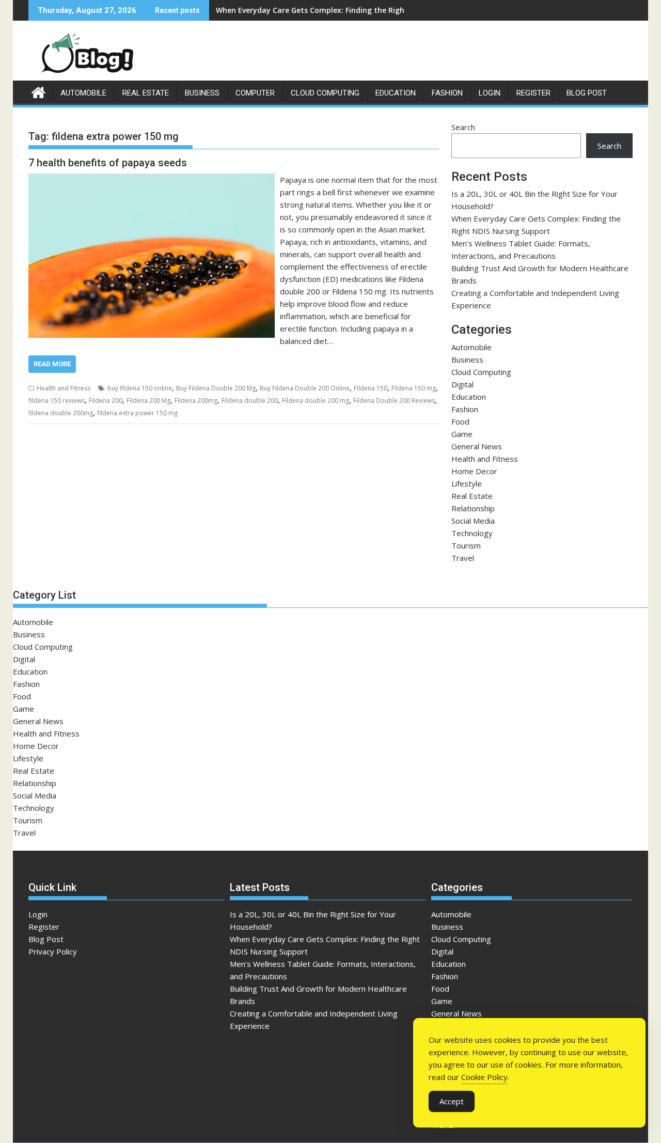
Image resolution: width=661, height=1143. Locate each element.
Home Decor (474, 471)
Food (460, 421)
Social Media (473, 520)
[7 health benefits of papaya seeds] (151, 180)
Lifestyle (466, 483)
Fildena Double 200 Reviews (394, 400)
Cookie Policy (484, 1077)
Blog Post (586, 93)
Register (533, 93)
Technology (472, 533)
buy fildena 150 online (139, 388)
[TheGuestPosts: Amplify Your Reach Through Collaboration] (38, 91)
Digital (462, 384)
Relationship (473, 508)
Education (395, 93)
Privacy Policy (52, 951)
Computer (255, 93)
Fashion (447, 93)
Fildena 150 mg (413, 388)
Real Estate (145, 93)
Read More (52, 364)
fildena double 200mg (60, 413)
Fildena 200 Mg (148, 400)
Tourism (466, 545)
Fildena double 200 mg (315, 400)
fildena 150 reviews (56, 400)
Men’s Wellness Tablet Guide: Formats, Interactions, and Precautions (340, 10)
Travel (462, 558)
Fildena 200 (105, 400)
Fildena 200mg (196, 400)
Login (489, 93)
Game (462, 434)
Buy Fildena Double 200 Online (305, 388)
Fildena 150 (370, 388)
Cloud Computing (325, 93)
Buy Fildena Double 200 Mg (216, 388)
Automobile (83, 93)
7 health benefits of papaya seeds (107, 162)
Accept (451, 1101)
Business (202, 93)
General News (476, 446)
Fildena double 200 (250, 400)
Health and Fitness (63, 388)
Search (463, 127)
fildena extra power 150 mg (137, 413)
